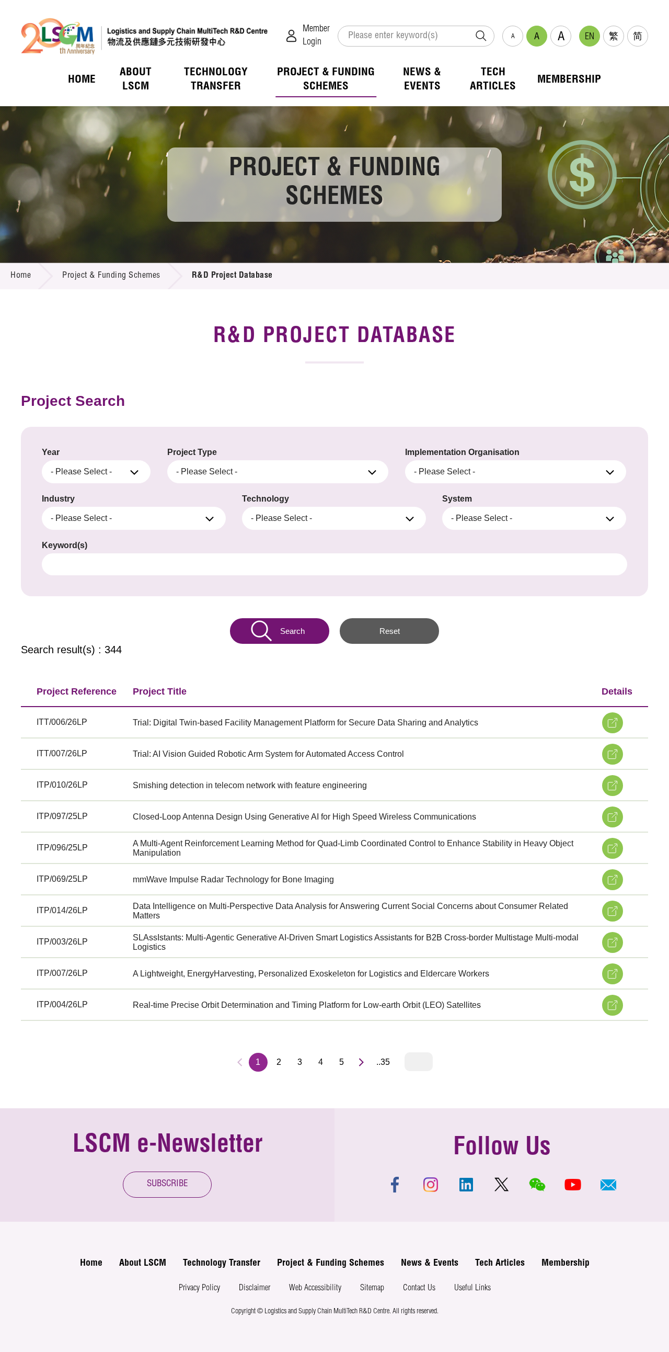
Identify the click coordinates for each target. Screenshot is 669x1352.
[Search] (481, 36)
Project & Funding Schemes (111, 276)
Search (292, 631)
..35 (383, 1062)
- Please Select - (81, 471)
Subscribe (167, 1184)
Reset (389, 631)
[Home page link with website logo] (144, 35)
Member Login (316, 36)
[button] (608, 1184)
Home (20, 276)
